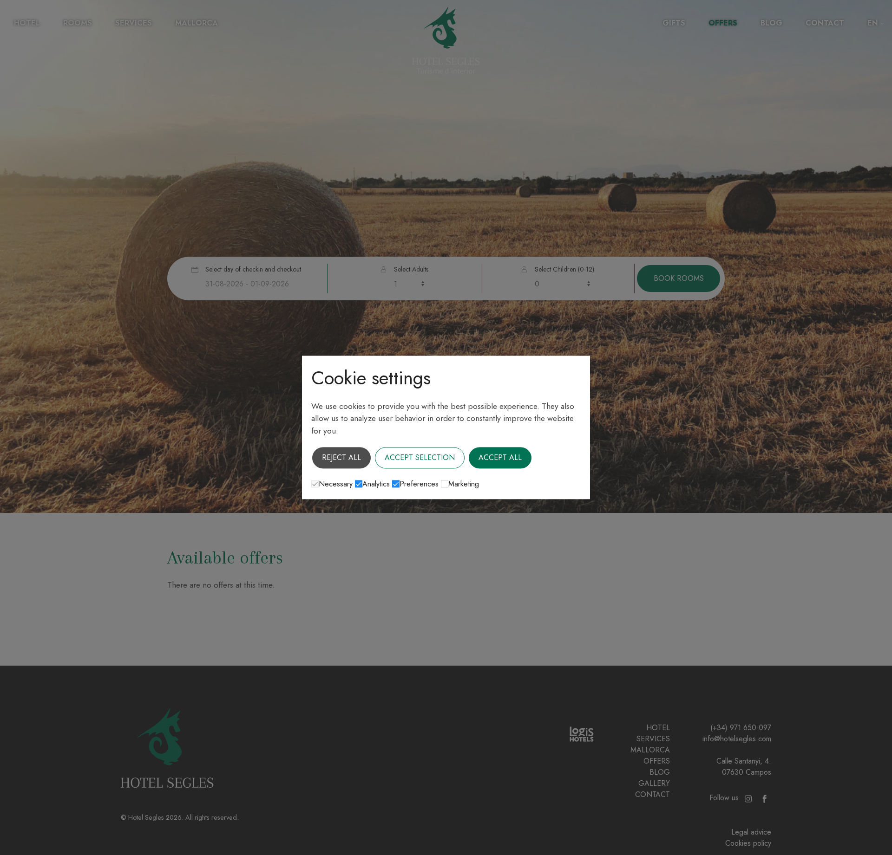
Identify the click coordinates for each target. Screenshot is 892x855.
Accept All (500, 458)
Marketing (463, 484)
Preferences (419, 484)
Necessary (336, 484)
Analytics (376, 484)
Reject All (341, 458)
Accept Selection (420, 458)
